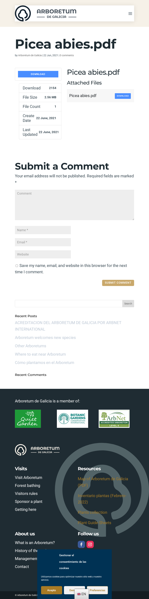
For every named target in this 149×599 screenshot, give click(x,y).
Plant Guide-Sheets (94, 522)
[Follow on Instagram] (90, 544)
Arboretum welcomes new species (45, 337)
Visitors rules (26, 493)
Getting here (25, 509)
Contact (22, 566)
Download (38, 74)
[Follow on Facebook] (81, 544)
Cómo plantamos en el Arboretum (44, 362)
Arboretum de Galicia (30, 55)
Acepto (51, 590)
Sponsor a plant (28, 501)
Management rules (31, 558)
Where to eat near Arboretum (40, 354)
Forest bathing (27, 485)
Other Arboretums (30, 346)
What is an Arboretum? (35, 542)
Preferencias (97, 590)
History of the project (33, 550)
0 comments (67, 55)
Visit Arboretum (28, 477)
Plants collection (92, 512)
